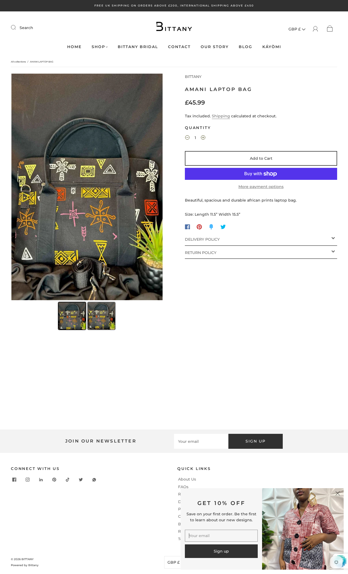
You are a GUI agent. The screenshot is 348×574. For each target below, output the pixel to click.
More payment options (261, 186)
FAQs (183, 486)
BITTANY (193, 76)
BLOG (245, 47)
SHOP (98, 47)
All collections (18, 61)
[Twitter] (223, 227)
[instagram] (28, 479)
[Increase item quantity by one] (203, 139)
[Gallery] (87, 203)
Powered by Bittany (25, 565)
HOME (74, 47)
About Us (187, 479)
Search (26, 27)
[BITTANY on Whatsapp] (94, 479)
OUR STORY (215, 47)
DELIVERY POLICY (202, 239)
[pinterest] (54, 479)
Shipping (221, 116)
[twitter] (81, 479)
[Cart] (330, 28)
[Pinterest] (199, 227)
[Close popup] (338, 494)
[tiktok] (68, 479)
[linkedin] (41, 479)
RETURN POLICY (200, 252)
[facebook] (14, 479)
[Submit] (17, 27)
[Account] (315, 28)
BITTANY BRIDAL (138, 47)
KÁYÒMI (271, 47)
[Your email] (201, 441)
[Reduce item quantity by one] (187, 139)
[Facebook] (187, 227)
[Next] (155, 187)
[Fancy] (211, 227)
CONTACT (179, 47)
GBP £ (295, 29)
